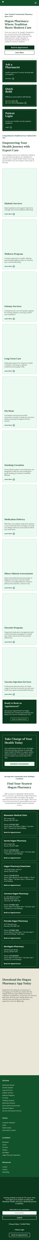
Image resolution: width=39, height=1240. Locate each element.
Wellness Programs (8, 1095)
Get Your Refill (10, 101)
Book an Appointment (12, 858)
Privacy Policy (14, 1224)
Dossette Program (8, 1108)
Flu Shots (5, 1098)
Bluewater (5, 1142)
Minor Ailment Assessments (11, 1106)
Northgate (5, 1152)
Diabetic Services (7, 1093)
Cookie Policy (25, 1224)
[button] (36, 3)
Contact (4, 1167)
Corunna (5, 1147)
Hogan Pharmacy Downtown (11, 1155)
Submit (19, 1218)
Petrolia (4, 1150)
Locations (6, 1138)
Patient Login (19, 1230)
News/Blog (5, 1172)
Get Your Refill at (14, 103)
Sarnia (4, 1145)
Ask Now (8, 78)
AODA (4, 1125)
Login (7, 127)
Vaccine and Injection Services (11, 1111)
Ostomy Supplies (7, 1087)
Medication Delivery (8, 1103)
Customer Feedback (8, 1123)
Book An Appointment (12, 832)
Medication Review (8, 1085)
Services (5, 1080)
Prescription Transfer (9, 1130)
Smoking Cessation (8, 1100)
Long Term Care (7, 1090)
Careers (4, 1169)
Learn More (8, 214)
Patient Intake (6, 1128)
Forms (5, 1118)
